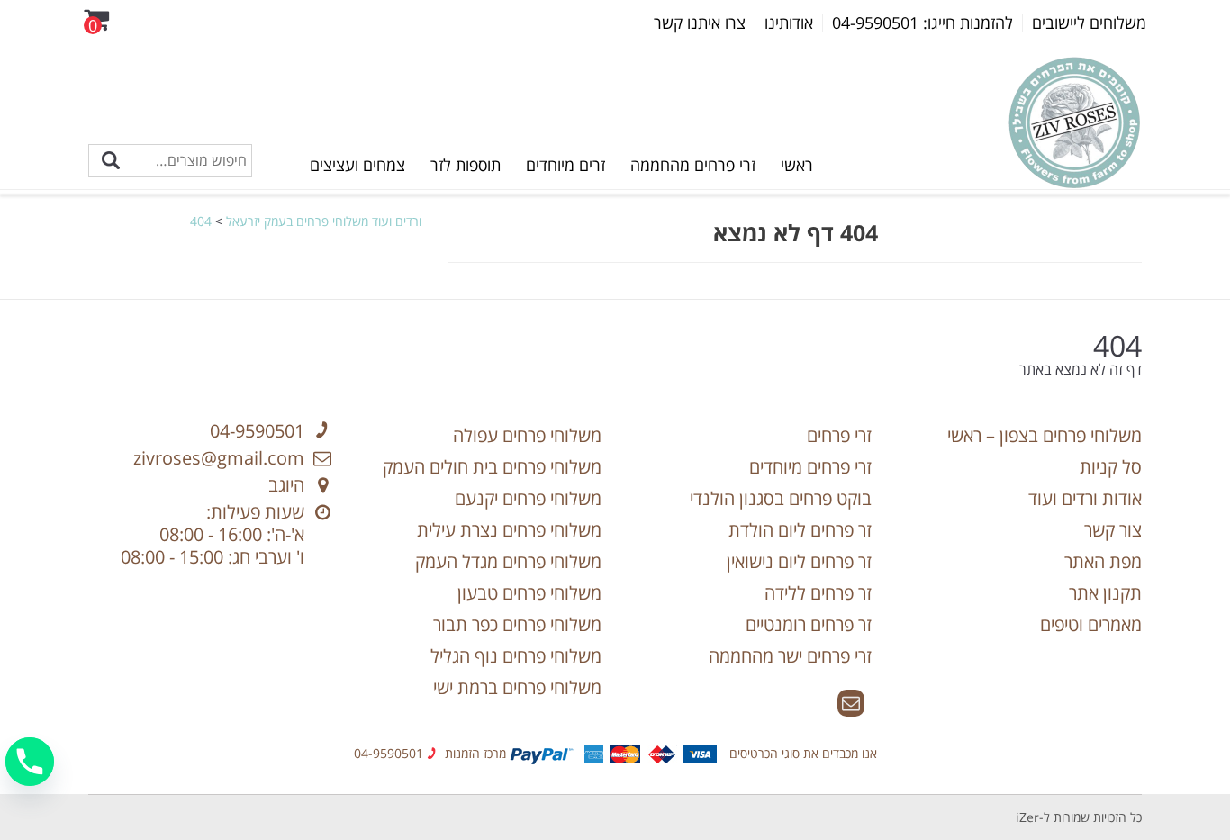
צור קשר (1113, 530)
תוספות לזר (465, 165)
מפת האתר (1103, 561)
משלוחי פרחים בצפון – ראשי (1044, 435)
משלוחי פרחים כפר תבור (517, 624)
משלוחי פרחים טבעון (529, 593)
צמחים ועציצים (357, 165)
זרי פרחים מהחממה (692, 165)
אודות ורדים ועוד (1085, 498)
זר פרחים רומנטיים (809, 624)
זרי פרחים (839, 435)
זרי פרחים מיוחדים (810, 467)
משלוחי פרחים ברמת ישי (517, 687)
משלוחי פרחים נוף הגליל (515, 656)
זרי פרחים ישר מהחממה (790, 656)
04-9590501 (257, 431)
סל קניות (1111, 467)
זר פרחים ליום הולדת (800, 530)
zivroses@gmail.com (218, 458)
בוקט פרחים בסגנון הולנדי (781, 498)
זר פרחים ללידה (818, 593)
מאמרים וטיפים (1091, 624)
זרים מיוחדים (565, 165)
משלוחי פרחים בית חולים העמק (492, 467)
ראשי (797, 165)
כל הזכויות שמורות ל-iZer (1079, 817)
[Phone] (29, 761)
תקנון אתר (1105, 593)
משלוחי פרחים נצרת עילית (509, 530)
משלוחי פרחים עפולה (527, 435)
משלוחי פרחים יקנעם (528, 498)
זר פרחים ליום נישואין (799, 561)
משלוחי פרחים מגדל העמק (508, 561)
